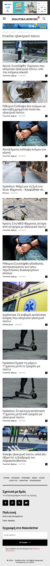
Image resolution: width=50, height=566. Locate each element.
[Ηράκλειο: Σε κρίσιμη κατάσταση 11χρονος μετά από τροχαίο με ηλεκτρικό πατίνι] (25, 393)
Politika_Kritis (8, 324)
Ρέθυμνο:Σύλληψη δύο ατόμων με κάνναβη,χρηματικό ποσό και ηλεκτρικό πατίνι (24, 109)
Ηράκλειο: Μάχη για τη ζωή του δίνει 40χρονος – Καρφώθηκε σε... (24, 188)
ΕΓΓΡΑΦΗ (23, 542)
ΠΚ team (6, 193)
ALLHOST (30, 562)
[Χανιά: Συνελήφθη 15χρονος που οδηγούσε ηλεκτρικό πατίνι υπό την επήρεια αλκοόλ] (25, 51)
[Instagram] (12, 503)
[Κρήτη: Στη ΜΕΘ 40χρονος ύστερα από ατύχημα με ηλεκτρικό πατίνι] (25, 209)
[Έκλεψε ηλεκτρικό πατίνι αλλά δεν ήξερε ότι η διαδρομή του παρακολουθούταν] (25, 438)
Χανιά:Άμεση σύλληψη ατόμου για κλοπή (24, 151)
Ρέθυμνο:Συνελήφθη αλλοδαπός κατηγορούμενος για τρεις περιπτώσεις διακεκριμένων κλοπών (23, 268)
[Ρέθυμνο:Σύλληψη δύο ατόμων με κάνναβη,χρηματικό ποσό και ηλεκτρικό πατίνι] (25, 92)
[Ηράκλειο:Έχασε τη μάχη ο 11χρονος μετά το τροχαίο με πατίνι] (25, 345)
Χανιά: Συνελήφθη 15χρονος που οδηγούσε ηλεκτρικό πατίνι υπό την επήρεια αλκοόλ (23, 69)
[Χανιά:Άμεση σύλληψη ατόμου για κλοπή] (25, 133)
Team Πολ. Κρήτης (10, 76)
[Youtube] (26, 503)
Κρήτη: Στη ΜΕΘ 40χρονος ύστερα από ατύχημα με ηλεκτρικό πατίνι (24, 225)
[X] (19, 503)
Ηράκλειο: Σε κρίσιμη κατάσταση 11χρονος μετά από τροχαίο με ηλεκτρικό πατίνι (24, 414)
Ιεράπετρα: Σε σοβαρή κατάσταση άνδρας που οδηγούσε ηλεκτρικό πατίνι (24, 318)
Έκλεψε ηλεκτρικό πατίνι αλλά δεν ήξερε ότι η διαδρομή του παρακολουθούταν (24, 457)
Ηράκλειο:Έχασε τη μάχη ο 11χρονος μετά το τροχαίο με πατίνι (21, 366)
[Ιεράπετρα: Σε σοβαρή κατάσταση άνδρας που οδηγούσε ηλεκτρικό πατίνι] (25, 297)
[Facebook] (5, 503)
